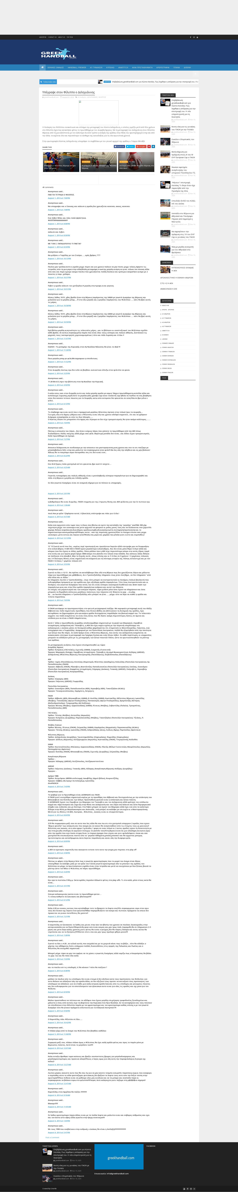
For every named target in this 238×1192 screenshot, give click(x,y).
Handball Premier (77, 67)
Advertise (42, 37)
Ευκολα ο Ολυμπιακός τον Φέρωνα (69, 1176)
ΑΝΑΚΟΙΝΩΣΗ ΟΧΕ (168, 289)
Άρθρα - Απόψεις (168, 310)
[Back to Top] (194, 1189)
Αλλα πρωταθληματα (142, 67)
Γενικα (176, 67)
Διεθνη (187, 67)
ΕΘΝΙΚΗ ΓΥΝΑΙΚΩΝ (168, 351)
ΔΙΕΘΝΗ (164, 339)
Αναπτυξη (123, 67)
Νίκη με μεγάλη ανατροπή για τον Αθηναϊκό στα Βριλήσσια (182, 250)
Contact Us (52, 37)
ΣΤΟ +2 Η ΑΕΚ (166, 283)
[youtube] (197, 37)
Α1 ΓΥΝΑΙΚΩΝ (96, 67)
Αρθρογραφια (162, 67)
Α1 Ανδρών (82, 97)
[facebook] (190, 37)
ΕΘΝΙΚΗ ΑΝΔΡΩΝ (168, 347)
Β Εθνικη (165, 335)
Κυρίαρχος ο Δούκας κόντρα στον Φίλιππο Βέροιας (99, 166)
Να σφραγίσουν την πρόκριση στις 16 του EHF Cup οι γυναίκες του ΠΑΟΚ (183, 234)
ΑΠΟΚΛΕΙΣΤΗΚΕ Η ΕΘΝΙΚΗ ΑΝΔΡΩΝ (176, 277)
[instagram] (194, 37)
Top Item (70, 37)
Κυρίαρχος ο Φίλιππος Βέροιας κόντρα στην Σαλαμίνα (59, 166)
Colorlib (54, 1189)
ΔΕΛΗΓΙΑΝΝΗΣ (92, 97)
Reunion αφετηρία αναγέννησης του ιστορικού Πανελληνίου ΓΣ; (183, 170)
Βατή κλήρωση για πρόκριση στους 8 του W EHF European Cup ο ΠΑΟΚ (183, 155)
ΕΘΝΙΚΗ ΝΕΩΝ (167, 368)
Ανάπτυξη (165, 331)
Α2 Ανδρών (166, 322)
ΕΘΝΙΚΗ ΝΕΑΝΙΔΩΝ (168, 364)
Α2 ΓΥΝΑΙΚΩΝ (166, 326)
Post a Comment (52, 1137)
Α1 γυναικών (166, 318)
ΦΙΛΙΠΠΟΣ (102, 97)
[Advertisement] (74, 17)
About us (61, 37)
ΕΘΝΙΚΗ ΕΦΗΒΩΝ (168, 356)
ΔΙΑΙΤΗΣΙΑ (78, 82)
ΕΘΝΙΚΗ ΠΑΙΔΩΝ (167, 372)
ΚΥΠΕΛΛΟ (110, 67)
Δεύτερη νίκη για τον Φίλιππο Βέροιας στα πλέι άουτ (136, 166)
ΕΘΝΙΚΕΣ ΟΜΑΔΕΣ (56, 67)
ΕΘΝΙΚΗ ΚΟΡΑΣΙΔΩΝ (169, 360)
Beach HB (165, 305)
